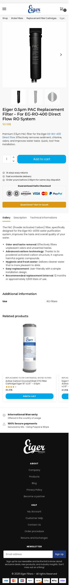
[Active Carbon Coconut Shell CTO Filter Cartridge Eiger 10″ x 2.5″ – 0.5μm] (29, 348)
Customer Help (34, 518)
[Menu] (7, 9)
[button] (62, 9)
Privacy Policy (34, 489)
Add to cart (41, 159)
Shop (5, 18)
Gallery (6, 217)
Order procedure (34, 531)
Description (20, 217)
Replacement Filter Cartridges (41, 18)
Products (34, 476)
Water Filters (17, 18)
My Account (34, 511)
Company (34, 470)
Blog (34, 483)
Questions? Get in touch (34, 204)
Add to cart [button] (29, 396)
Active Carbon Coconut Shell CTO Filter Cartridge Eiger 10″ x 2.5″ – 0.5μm (26, 382)
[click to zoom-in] (35, 55)
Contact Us (34, 524)
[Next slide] (60, 54)
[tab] (6, 217)
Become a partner (34, 496)
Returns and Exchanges (34, 538)
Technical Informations (43, 217)
